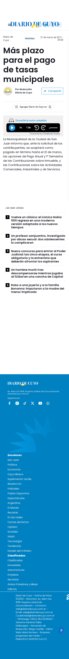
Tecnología (15, 541)
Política (12, 465)
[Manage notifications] (61, 630)
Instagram (17, 403)
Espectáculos (16, 498)
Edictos (12, 589)
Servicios (13, 579)
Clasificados (15, 560)
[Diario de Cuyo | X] (52, 24)
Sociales (13, 532)
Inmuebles (14, 565)
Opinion (12, 527)
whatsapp (48, 403)
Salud (11, 536)
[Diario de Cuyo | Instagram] (45, 24)
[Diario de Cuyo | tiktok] (59, 24)
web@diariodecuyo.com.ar (31, 609)
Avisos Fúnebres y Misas (23, 584)
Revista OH (14, 484)
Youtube (40, 403)
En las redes (15, 517)
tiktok (25, 403)
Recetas (13, 512)
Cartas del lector (18, 522)
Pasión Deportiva (18, 493)
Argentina (14, 503)
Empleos (13, 575)
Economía (14, 469)
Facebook (9, 403)
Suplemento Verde (19, 479)
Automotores (16, 570)
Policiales (13, 488)
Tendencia (14, 546)
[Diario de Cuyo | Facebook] (39, 24)
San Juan (13, 460)
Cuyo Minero (15, 474)
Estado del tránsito (19, 551)
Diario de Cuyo (8, 38)
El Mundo (13, 508)
